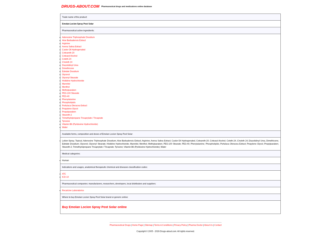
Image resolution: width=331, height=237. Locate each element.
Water (65, 127)
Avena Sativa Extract (71, 46)
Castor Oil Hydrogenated (73, 49)
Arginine (66, 43)
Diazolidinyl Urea (70, 65)
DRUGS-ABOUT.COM (80, 6)
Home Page (137, 225)
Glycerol (66, 74)
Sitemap (149, 225)
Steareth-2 (67, 115)
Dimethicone (68, 68)
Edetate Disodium (70, 71)
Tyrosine (66, 121)
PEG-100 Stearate (70, 93)
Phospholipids (69, 102)
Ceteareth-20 (68, 53)
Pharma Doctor (196, 225)
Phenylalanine (69, 99)
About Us (208, 225)
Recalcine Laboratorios (73, 190)
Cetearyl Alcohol (69, 56)
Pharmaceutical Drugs (120, 225)
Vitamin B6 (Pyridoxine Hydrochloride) (80, 124)
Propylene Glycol (70, 108)
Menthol (66, 87)
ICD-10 (65, 177)
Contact (218, 225)
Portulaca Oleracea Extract (74, 105)
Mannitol (66, 84)
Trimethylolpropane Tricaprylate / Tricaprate (82, 118)
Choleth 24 (67, 62)
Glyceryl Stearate (70, 77)
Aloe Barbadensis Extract (74, 40)
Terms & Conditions (163, 225)
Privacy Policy (180, 225)
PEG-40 (65, 96)
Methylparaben (69, 90)
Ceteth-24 (66, 59)
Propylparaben (69, 112)
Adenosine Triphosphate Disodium (78, 37)
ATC (64, 174)
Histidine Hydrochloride (73, 81)
